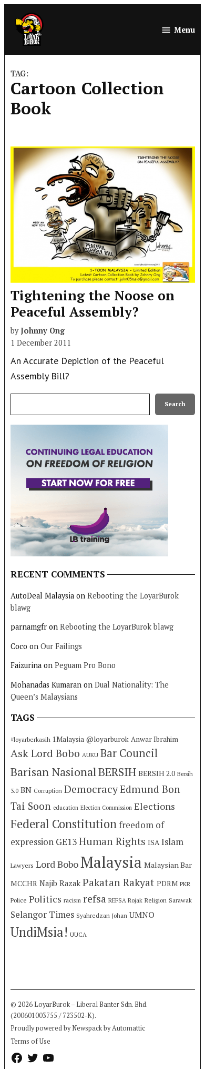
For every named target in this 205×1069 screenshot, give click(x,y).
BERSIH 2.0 (156, 773)
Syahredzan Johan (101, 915)
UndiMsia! (39, 932)
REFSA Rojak (125, 900)
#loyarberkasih (30, 739)
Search (175, 404)
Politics (45, 899)
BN (26, 789)
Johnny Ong (42, 331)
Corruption (48, 791)
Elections (154, 806)
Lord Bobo (57, 864)
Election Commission (106, 807)
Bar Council (129, 753)
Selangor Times (42, 914)
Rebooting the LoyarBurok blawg (116, 627)
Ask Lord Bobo (45, 753)
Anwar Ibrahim (154, 739)
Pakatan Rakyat (119, 882)
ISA (153, 842)
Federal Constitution (64, 823)
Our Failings (61, 646)
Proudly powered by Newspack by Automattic (78, 1028)
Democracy (91, 789)
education (65, 807)
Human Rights (112, 841)
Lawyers (22, 865)
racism (72, 900)
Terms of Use (30, 1041)
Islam (172, 842)
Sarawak (180, 900)
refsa (94, 899)
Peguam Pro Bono (85, 665)
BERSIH (117, 771)
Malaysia (111, 862)
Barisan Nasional (53, 771)
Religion (156, 900)
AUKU (90, 755)
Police (19, 900)
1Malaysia (68, 739)
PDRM (167, 883)
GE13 (66, 842)
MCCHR (24, 883)
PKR (185, 884)
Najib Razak (59, 883)
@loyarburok (107, 739)
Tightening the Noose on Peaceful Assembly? (93, 303)
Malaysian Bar (168, 865)
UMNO (142, 914)
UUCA (78, 934)
